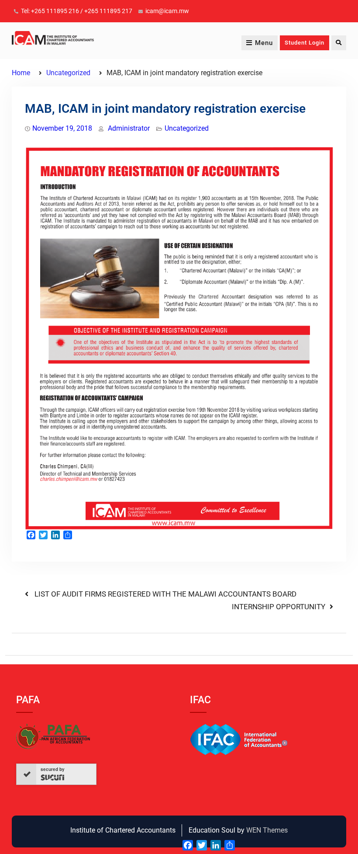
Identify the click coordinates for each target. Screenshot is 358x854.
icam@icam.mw (167, 10)
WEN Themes (267, 830)
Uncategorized (187, 128)
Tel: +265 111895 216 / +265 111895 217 (76, 10)
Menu (264, 43)
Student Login (304, 42)
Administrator (129, 128)
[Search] (338, 42)
